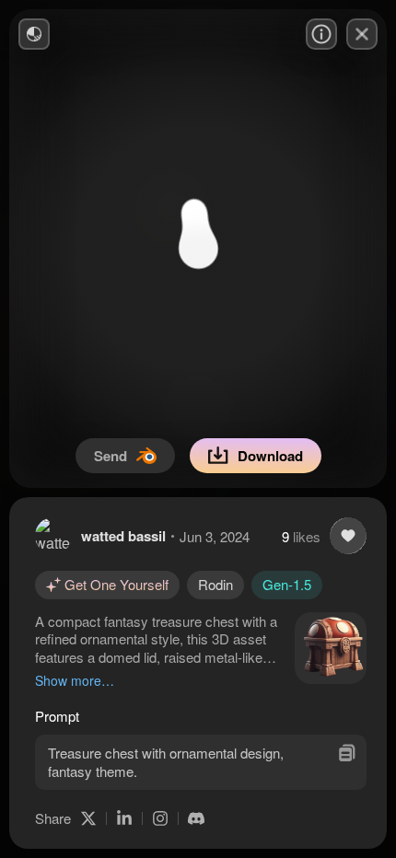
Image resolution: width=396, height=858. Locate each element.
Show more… (74, 680)
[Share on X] (88, 818)
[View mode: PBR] (34, 34)
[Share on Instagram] (160, 818)
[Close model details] (362, 34)
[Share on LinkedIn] (124, 818)
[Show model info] (321, 34)
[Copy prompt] (346, 752)
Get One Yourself (116, 584)
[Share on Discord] (196, 818)
